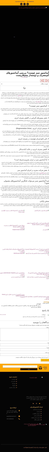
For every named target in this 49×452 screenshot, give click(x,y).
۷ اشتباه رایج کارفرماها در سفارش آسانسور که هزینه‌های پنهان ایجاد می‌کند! (38, 273)
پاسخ (44, 318)
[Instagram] (24, 4)
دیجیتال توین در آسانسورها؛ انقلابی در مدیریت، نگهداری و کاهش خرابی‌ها (14, 226)
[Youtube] (28, 4)
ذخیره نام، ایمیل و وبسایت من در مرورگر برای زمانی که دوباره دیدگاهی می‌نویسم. (32, 357)
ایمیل (47, 347)
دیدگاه (47, 327)
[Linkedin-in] (21, 4)
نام (48, 342)
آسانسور (19, 95)
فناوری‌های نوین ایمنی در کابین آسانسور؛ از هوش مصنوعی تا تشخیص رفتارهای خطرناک (38, 224)
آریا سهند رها (38, 101)
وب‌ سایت (47, 352)
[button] (14, 37)
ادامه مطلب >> (47, 225)
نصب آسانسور (43, 172)
